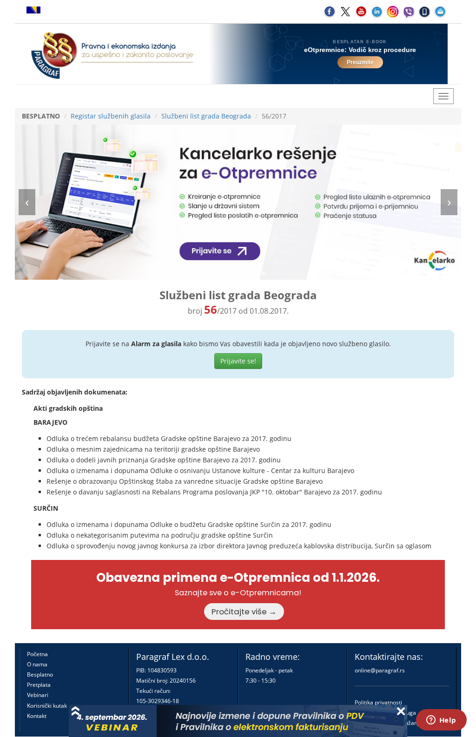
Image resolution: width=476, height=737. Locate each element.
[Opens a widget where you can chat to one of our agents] (441, 720)
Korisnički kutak (47, 706)
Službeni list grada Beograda (206, 116)
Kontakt (36, 716)
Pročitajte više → (244, 611)
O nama (37, 664)
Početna (37, 654)
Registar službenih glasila (111, 116)
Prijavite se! (238, 360)
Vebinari (37, 695)
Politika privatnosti (378, 702)
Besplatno (40, 674)
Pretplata (39, 685)
